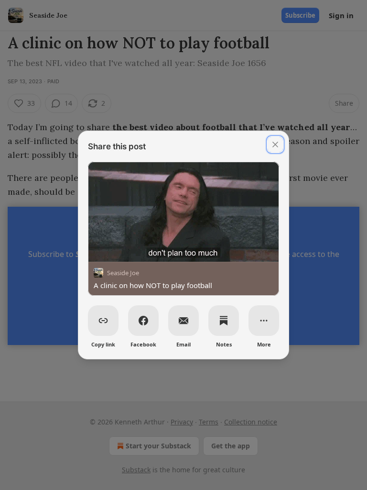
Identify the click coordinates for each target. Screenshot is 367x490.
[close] (275, 144)
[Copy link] (103, 320)
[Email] (183, 320)
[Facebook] (143, 320)
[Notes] (223, 320)
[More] (263, 320)
